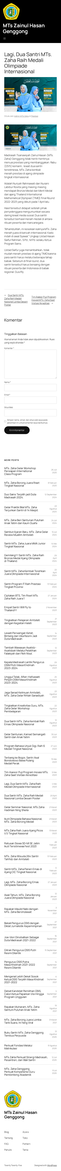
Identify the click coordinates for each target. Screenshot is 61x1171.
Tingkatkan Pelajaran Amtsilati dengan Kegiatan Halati (22, 621)
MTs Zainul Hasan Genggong (24, 28)
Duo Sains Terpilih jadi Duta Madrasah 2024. (20, 496)
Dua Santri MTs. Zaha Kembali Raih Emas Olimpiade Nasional (24, 723)
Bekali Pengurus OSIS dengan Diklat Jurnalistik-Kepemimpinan (23, 924)
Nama (7, 382)
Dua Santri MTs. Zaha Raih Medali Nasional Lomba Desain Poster (16, 300)
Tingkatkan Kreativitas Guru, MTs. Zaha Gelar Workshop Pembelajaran (24, 708)
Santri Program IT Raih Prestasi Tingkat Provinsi (22, 585)
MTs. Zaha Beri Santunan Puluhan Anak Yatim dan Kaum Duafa (24, 521)
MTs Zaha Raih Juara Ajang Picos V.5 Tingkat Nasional (23, 832)
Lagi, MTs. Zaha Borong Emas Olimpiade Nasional (21, 883)
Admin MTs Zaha (21, 116)
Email (7, 394)
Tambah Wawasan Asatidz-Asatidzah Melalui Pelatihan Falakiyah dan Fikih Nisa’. (20, 650)
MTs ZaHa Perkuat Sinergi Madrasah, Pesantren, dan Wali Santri (26, 1059)
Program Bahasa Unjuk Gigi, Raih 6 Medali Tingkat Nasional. (24, 747)
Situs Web (8, 407)
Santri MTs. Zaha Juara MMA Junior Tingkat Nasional (25, 545)
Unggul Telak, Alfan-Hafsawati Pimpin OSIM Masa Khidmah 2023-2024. (22, 679)
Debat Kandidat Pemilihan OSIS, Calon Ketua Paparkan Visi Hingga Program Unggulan (24, 994)
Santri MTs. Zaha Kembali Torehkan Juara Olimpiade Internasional (25, 572)
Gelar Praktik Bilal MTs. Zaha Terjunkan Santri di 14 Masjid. (21, 509)
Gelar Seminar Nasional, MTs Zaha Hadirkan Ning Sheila (24, 808)
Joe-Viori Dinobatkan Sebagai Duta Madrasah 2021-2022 (21, 939)
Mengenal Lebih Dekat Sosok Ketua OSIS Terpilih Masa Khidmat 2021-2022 (24, 979)
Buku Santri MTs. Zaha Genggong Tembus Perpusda (24, 1034)
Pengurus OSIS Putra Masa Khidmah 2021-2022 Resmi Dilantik (19, 964)
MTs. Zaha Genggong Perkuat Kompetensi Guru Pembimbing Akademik (19, 1071)
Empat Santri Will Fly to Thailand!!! (17, 609)
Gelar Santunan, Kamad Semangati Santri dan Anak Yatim (24, 736)
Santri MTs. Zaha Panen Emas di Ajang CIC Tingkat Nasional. (23, 870)
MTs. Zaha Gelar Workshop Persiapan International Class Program (20, 471)
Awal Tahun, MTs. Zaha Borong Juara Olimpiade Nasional (22, 896)
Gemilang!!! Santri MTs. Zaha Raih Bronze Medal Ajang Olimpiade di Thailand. (24, 558)
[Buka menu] (4, 38)
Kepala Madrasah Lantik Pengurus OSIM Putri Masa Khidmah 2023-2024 (24, 665)
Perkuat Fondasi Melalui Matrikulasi (18, 1047)
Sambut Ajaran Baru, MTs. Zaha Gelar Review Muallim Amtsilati (26, 533)
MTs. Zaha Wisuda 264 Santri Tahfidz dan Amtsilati (21, 858)
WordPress (52, 1165)
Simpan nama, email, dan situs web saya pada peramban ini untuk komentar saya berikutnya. (27, 421)
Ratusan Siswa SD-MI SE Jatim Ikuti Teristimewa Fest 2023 (22, 845)
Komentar (9, 348)
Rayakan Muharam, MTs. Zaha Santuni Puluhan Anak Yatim (21, 1008)
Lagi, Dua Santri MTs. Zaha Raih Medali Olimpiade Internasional (22, 785)
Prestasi (34, 116)
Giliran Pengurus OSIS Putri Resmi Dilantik (20, 951)
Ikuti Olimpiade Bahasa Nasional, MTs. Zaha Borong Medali (23, 820)
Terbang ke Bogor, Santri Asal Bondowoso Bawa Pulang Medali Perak (21, 760)
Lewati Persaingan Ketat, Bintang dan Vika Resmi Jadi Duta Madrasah (20, 636)
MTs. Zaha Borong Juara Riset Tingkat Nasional (21, 484)
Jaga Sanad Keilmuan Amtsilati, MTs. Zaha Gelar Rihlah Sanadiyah (24, 694)
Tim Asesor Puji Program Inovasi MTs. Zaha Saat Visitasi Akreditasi (43, 300)
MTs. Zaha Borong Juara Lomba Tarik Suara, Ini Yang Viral (22, 1021)
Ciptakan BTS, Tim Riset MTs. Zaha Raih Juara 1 (21, 597)
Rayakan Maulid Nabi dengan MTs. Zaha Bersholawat (21, 910)
